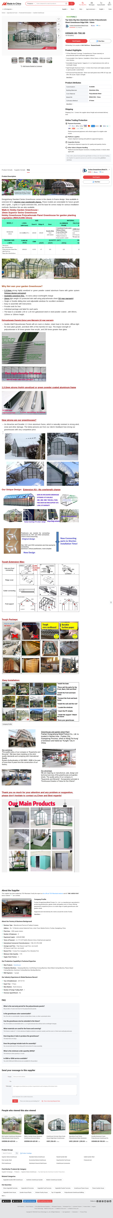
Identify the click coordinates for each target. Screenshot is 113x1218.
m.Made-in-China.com (60, 1208)
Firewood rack (88, 1160)
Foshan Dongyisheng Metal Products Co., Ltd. (79, 25)
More (3, 1195)
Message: (8, 1086)
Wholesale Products (56, 1206)
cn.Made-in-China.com (73, 1208)
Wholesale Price (67, 1206)
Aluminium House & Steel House (38, 1163)
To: (10, 1081)
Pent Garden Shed (7, 1160)
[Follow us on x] (100, 1201)
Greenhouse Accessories (63, 1163)
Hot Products (20, 1206)
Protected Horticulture (25, 13)
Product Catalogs (27, 1153)
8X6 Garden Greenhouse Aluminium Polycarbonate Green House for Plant (11, 1138)
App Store (6, 1201)
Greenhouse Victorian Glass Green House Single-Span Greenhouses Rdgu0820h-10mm (56, 1138)
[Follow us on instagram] (103, 1201)
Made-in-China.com (49, 1208)
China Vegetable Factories (10, 1188)
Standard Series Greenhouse (37, 1157)
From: (9, 1077)
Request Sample (95, 45)
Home (3, 13)
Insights (94, 1206)
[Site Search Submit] (72, 3)
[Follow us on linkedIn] (110, 1201)
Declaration (75, 1212)
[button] (66, 3)
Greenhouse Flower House (81, 1188)
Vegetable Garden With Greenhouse (13, 1180)
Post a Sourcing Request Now (51, 1101)
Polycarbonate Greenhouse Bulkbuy (74, 1192)
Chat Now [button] (101, 41)
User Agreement (66, 1212)
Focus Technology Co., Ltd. (44, 1212)
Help (80, 9)
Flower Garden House (98, 1188)
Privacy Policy (83, 1212)
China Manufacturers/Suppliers (42, 1206)
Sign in (109, 5)
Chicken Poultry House (41, 1192)
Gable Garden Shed (89, 1157)
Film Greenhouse (6, 1163)
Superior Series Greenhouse (9, 1157)
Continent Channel (77, 1206)
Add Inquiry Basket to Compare (32, 66)
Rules (110, 9)
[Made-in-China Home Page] (11, 4)
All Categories (8, 9)
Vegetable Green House (9, 1192)
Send (15, 1101)
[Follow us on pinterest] (108, 1201)
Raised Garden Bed (61, 1157)
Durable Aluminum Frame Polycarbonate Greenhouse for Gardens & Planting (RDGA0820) (100, 1138)
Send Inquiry (76, 41)
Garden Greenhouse (38, 13)
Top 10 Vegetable (56, 1192)
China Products (29, 1206)
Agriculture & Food (12, 13)
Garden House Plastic (26, 1192)
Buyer (72, 9)
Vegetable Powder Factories (62, 1188)
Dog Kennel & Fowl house (63, 1160)
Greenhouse (17, 965)
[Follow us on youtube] (105, 1201)
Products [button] (30, 4)
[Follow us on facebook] (97, 1201)
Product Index (86, 1206)
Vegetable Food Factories (44, 1188)
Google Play (17, 1201)
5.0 (90, 172)
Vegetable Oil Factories (27, 1188)
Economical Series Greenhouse (37, 1160)
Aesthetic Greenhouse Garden (34, 1180)
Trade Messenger (29, 1201)
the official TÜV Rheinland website (53, 893)
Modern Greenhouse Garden (54, 1180)
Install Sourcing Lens (45, 1201)
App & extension (90, 9)
